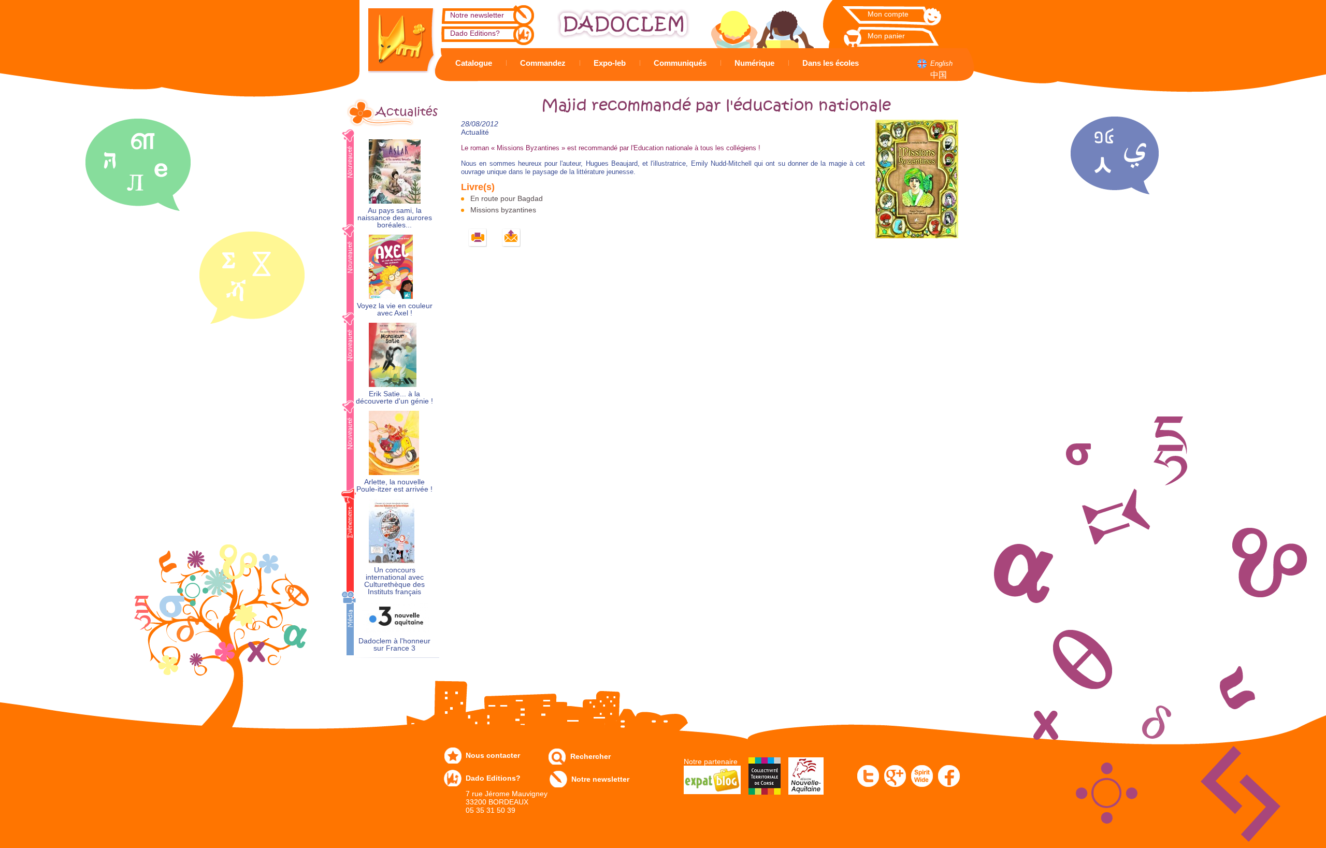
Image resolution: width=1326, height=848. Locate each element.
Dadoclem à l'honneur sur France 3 (394, 644)
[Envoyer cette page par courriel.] (511, 238)
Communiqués (680, 63)
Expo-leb (610, 63)
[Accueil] (393, 36)
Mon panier (886, 36)
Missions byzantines (503, 210)
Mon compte (888, 14)
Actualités (407, 112)
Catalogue (473, 63)
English (941, 63)
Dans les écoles (830, 63)
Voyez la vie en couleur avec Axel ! (395, 309)
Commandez (543, 63)
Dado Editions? (475, 33)
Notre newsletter (477, 15)
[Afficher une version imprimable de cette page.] (477, 238)
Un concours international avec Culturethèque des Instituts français (394, 581)
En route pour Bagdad (506, 198)
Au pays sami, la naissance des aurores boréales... (394, 218)
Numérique (754, 63)
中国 (938, 74)
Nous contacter (493, 755)
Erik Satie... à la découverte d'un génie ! (394, 397)
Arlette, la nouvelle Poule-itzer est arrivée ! (394, 485)
